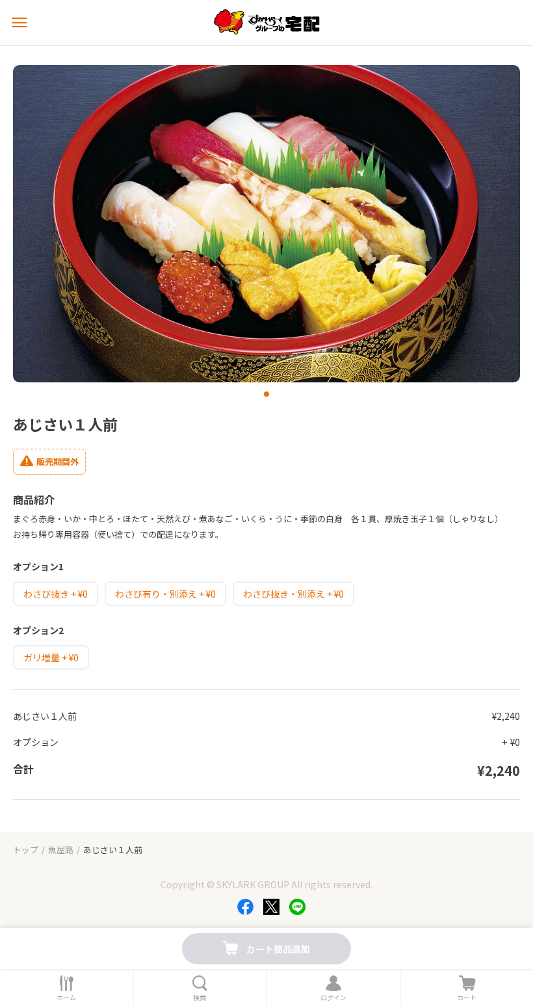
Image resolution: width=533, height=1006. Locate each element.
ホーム (66, 997)
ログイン (333, 997)
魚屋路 (60, 849)
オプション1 (38, 566)
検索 (199, 997)
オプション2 (38, 630)
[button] (266, 394)
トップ (25, 849)
